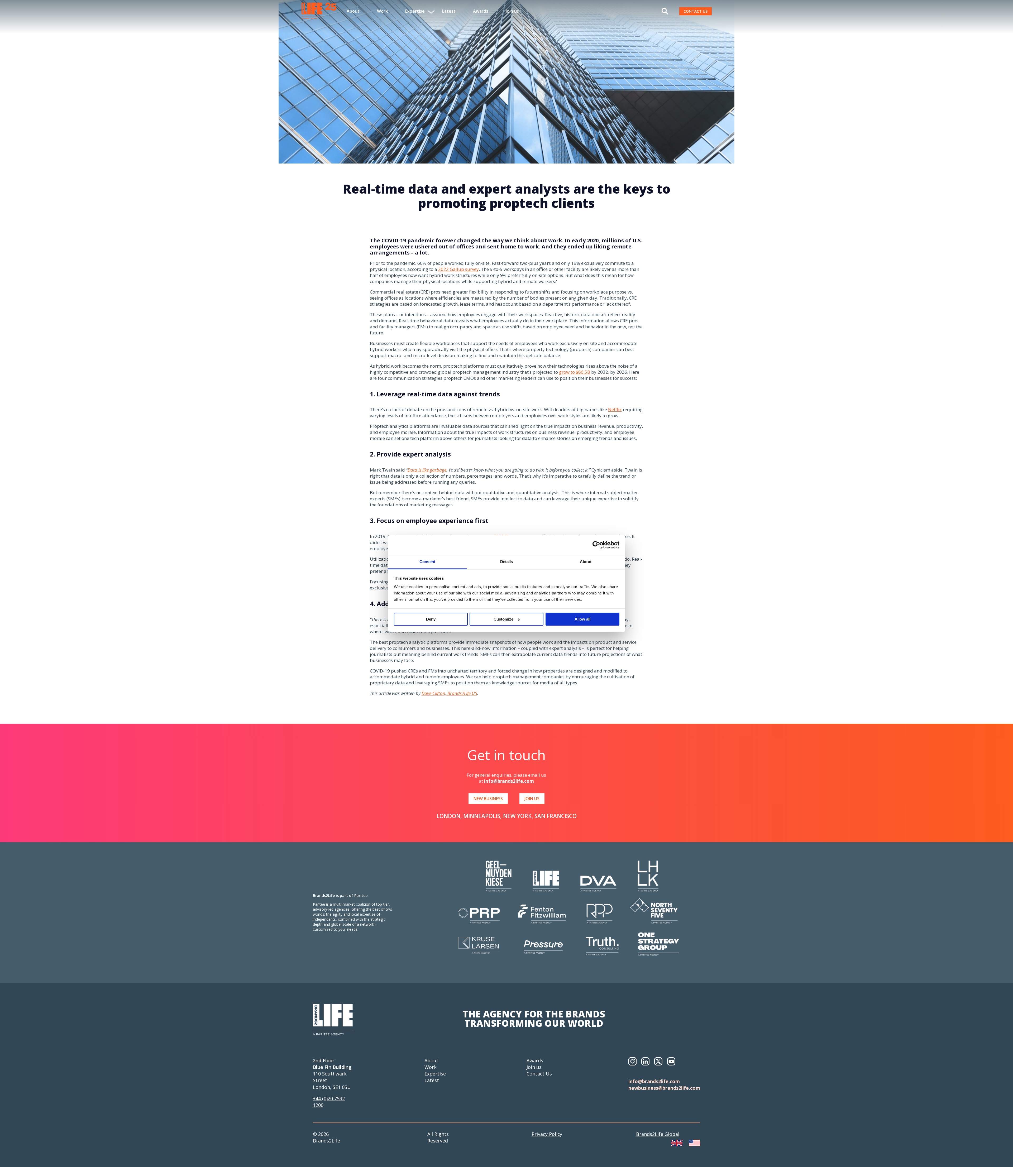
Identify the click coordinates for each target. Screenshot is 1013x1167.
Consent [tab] (427, 561)
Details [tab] (506, 561)
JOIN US (531, 798)
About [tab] (585, 561)
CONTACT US (696, 11)
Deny (431, 619)
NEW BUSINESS (488, 798)
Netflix (615, 409)
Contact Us (539, 1073)
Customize (503, 619)
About (353, 11)
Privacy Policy (547, 1134)
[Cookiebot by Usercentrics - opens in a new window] (596, 545)
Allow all (582, 619)
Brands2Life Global (657, 1134)
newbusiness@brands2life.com (664, 1088)
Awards (480, 11)
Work (382, 11)
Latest (449, 11)
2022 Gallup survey (458, 269)
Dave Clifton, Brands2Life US (449, 693)
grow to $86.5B (574, 372)
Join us (512, 11)
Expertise (435, 1073)
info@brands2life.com (509, 781)
